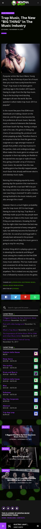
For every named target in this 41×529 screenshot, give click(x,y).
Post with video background (13, 324)
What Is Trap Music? (10, 330)
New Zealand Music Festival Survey (16, 339)
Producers (11, 518)
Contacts (21, 518)
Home (4, 518)
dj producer (16, 282)
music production (16, 285)
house (5, 285)
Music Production (8, 13)
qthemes (15, 288)
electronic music (28, 282)
